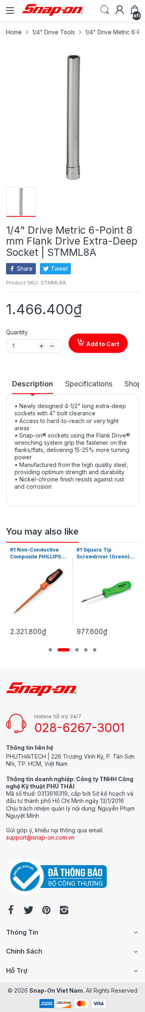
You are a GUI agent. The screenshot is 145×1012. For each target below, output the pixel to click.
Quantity (17, 332)
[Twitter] (28, 911)
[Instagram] (64, 911)
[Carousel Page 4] (85, 649)
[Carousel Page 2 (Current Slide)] (64, 649)
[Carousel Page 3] (77, 649)
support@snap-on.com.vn (40, 837)
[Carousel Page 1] (50, 649)
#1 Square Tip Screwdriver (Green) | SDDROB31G (60, 553)
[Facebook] (11, 911)
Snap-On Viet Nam (56, 990)
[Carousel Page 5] (94, 649)
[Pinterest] (46, 911)
